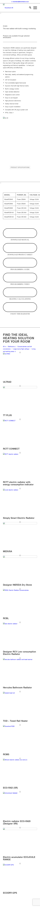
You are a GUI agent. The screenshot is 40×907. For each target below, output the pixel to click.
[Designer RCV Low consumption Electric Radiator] (20, 624)
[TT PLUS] (20, 388)
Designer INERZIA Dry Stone (17, 584)
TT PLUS (7, 415)
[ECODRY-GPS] (20, 865)
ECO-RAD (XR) (10, 787)
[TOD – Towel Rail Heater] (20, 693)
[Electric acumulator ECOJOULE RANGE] (20, 829)
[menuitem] (29, 7)
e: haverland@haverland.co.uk (20, 1)
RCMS (6, 754)
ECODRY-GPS (10, 892)
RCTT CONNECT (11, 448)
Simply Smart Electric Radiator (18, 517)
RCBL (6, 618)
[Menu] (34, 7)
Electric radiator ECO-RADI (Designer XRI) (17, 822)
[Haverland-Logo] (16, 7)
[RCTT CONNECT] (20, 421)
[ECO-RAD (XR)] (20, 760)
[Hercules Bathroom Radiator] (20, 659)
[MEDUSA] (20, 524)
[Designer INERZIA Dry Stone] (20, 557)
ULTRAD (7, 381)
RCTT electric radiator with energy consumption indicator (18, 483)
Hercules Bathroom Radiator (17, 687)
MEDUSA (7, 551)
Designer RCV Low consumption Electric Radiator (19, 652)
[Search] (29, 7)
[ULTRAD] (20, 354)
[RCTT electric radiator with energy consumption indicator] (20, 454)
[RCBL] (20, 590)
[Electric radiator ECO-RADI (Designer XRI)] (20, 793)
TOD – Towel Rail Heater (15, 720)
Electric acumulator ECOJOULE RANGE (19, 858)
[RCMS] (20, 726)
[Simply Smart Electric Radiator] (20, 490)
